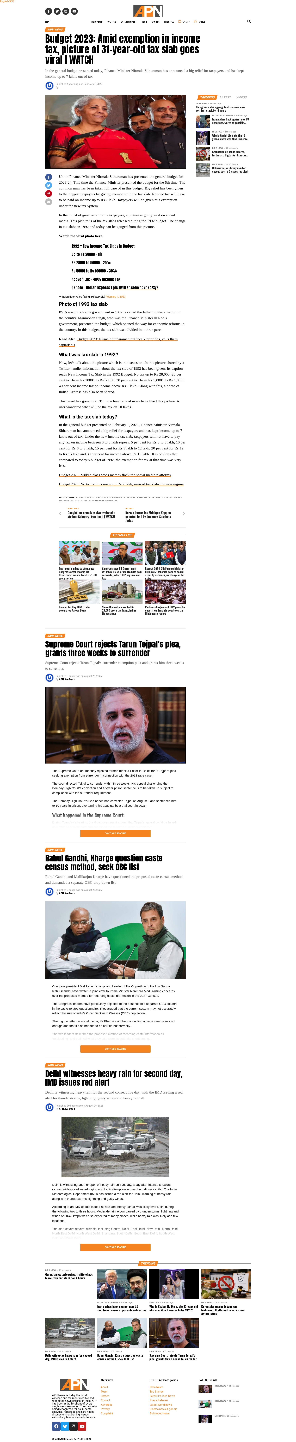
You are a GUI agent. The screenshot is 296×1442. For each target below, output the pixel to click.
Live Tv (186, 21)
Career (105, 1396)
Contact (105, 1400)
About (104, 1387)
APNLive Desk (67, 679)
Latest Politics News (162, 1396)
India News (96, 21)
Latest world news (161, 1404)
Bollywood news (160, 1413)
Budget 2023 (87, 498)
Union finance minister (103, 501)
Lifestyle (169, 21)
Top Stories (157, 1391)
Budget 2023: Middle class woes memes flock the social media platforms (115, 475)
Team (104, 1391)
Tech (144, 21)
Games (202, 21)
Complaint (107, 1413)
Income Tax (66, 501)
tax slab (82, 501)
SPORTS (155, 21)
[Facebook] (56, 1426)
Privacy (105, 1409)
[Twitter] (65, 1426)
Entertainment (129, 21)
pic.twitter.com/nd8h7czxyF (135, 287)
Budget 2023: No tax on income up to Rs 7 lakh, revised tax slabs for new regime (121, 484)
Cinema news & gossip (163, 1409)
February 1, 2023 (116, 296)
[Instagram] (73, 1426)
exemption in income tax (167, 498)
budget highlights (139, 498)
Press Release (159, 1400)
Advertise (107, 1404)
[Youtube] (82, 1426)
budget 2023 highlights (111, 498)
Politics (111, 21)
